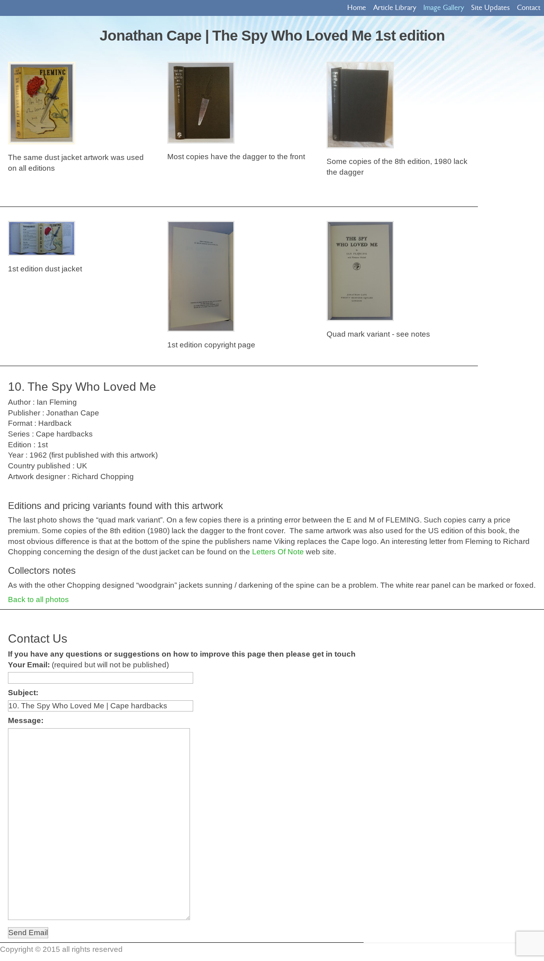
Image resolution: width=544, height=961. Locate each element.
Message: (25, 720)
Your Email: (29, 665)
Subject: (23, 692)
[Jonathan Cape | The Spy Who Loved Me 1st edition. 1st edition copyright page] (201, 276)
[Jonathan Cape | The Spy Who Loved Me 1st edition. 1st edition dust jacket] (41, 238)
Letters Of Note (278, 552)
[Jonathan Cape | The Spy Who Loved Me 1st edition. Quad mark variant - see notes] (360, 271)
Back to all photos (38, 599)
